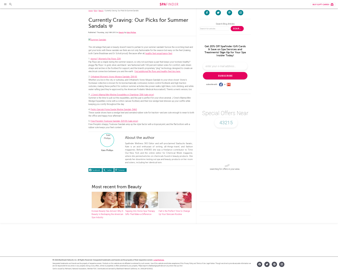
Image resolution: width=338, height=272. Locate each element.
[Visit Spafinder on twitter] (218, 12)
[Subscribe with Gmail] (228, 84)
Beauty (101, 11)
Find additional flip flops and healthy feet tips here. (158, 71)
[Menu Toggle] (5, 4)
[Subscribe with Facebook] (221, 84)
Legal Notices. (158, 260)
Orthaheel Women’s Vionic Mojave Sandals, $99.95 (114, 76)
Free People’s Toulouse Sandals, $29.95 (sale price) (114, 121)
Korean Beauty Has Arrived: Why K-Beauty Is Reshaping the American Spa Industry (108, 214)
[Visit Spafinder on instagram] (240, 12)
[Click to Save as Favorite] (110, 26)
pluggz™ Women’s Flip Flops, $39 (106, 58)
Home (90, 11)
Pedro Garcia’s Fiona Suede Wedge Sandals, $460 (114, 109)
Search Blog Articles (225, 24)
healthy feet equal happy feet (158, 53)
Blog (95, 11)
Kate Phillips (131, 32)
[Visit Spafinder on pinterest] (229, 12)
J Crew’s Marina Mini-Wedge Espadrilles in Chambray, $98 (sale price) (122, 94)
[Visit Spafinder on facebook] (207, 12)
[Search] (10, 4)
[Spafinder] (169, 4)
